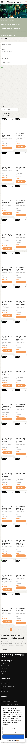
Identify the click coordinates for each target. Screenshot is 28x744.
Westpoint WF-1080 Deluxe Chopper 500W (20, 202)
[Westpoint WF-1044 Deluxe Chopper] (7, 158)
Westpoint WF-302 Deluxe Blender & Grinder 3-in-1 (7, 440)
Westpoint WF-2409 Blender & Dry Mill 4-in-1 (21, 373)
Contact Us (4, 668)
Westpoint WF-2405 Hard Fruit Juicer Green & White (7, 373)
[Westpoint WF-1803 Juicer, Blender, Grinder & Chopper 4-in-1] (20, 292)
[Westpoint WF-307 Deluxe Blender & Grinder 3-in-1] (7, 498)
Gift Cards (3, 673)
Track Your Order (5, 691)
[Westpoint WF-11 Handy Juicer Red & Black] (7, 225)
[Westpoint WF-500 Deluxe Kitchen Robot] (20, 600)
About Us (3, 663)
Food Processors (6, 412)
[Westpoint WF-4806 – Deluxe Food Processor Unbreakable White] (7, 566)
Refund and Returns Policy (8, 686)
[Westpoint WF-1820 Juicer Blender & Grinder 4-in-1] (7, 327)
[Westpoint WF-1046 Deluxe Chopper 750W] (20, 158)
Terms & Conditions (6, 689)
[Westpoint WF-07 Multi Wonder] (20, 125)
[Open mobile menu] (2, 2)
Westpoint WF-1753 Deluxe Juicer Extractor (7, 303)
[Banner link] (14, 73)
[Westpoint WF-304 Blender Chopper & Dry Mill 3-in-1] (7, 464)
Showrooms (4, 671)
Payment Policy (5, 681)
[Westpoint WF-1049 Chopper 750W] (7, 192)
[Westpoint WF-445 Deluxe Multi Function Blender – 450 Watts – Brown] (20, 531)
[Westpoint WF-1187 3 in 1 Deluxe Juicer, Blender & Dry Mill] (7, 259)
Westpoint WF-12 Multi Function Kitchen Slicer (20, 269)
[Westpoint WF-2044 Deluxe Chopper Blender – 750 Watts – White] (20, 327)
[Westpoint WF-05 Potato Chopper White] (7, 125)
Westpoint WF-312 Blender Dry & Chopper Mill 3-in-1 (20, 508)
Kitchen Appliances (7, 138)
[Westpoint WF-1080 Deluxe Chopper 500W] (20, 192)
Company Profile (5, 665)
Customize (13, 728)
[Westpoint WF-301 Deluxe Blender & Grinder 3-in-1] (20, 396)
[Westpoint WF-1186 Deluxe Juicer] (20, 225)
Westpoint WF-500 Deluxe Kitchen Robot (20, 610)
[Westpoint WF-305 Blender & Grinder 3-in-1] (20, 464)
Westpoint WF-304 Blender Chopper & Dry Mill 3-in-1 (7, 475)
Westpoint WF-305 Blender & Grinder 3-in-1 (20, 475)
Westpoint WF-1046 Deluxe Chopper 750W (20, 169)
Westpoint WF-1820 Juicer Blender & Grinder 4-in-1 (7, 338)
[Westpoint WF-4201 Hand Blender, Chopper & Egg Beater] (7, 531)
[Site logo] (14, 2)
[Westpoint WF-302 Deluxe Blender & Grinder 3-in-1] (7, 429)
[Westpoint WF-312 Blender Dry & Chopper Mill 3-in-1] (20, 498)
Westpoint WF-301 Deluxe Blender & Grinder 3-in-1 (20, 406)
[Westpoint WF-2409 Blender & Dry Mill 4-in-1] (20, 362)
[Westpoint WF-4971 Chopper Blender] (7, 600)
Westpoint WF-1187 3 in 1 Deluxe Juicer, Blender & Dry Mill (7, 269)
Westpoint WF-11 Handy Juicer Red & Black (7, 236)
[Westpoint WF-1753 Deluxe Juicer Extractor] (7, 292)
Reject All (13, 733)
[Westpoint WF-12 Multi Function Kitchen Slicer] (20, 259)
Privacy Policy (4, 683)
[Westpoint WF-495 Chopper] (20, 566)
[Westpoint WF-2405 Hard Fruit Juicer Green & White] (7, 362)
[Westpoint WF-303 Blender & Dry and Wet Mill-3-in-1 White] (20, 429)
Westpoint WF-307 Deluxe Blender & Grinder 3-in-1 (7, 508)
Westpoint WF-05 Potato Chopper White (6, 135)
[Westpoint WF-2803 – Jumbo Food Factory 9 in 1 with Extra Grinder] (7, 396)
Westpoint (6, 115)
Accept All (13, 737)
